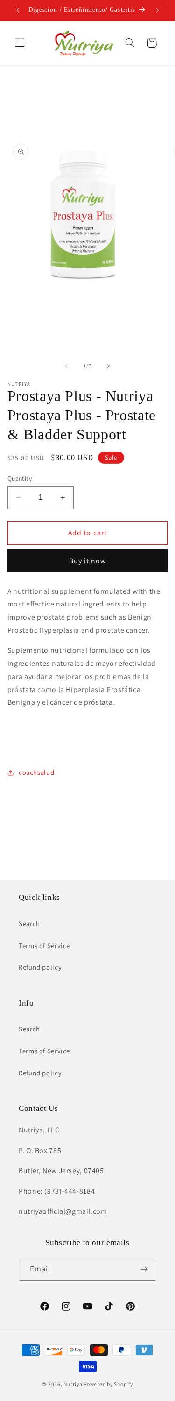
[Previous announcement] (17, 10)
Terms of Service (44, 945)
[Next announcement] (157, 10)
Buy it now (87, 561)
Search (29, 923)
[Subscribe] (144, 1269)
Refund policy (40, 967)
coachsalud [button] (36, 772)
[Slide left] (66, 366)
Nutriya (72, 1383)
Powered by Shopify (108, 1383)
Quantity (19, 478)
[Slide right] (108, 366)
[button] (19, 43)
